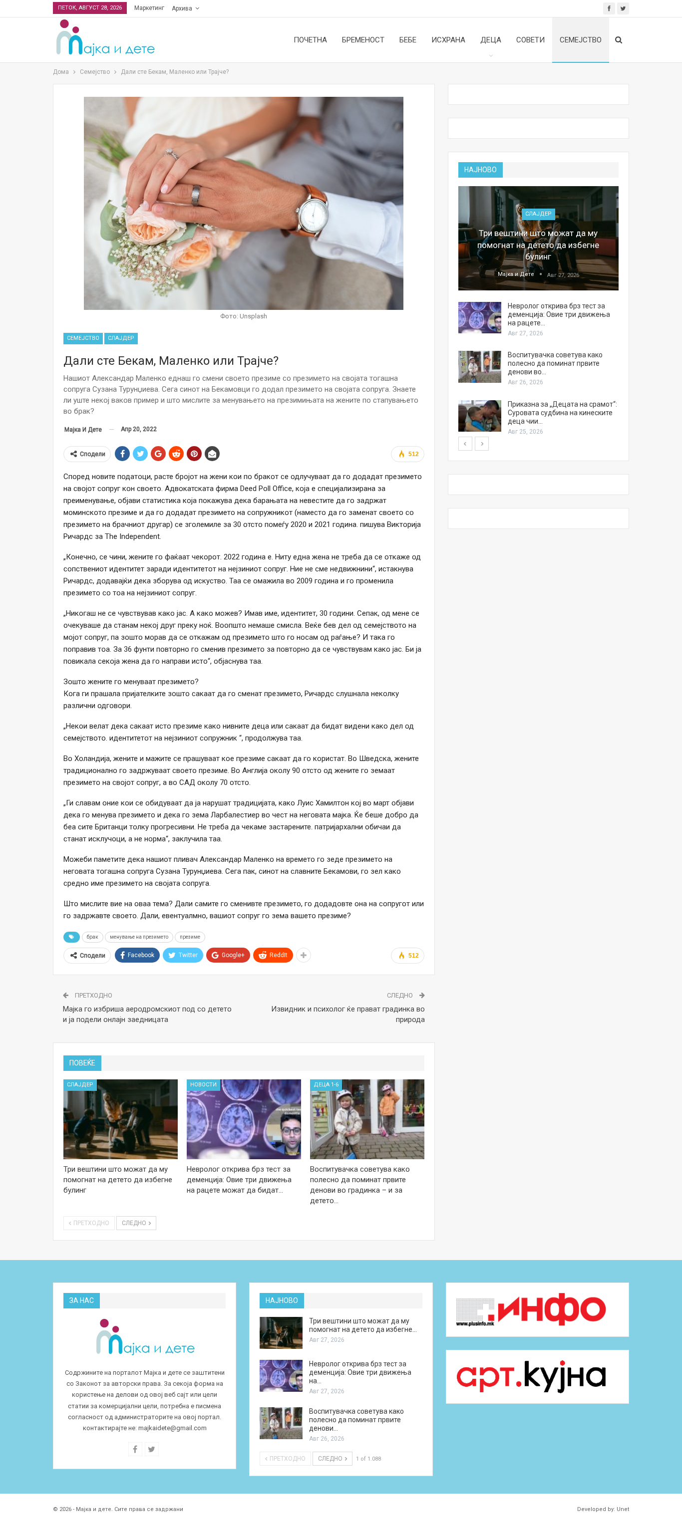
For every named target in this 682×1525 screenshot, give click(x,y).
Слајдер (121, 338)
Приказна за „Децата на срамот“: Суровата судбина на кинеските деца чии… (562, 412)
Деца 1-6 (326, 1084)
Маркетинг (149, 7)
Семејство (581, 39)
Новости (203, 1084)
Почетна (310, 39)
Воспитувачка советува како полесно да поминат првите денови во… (555, 363)
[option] (538, 311)
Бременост (363, 39)
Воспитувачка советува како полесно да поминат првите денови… (356, 1419)
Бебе (407, 39)
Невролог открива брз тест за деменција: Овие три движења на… (360, 1372)
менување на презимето (139, 937)
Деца (490, 39)
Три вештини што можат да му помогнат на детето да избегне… (363, 1325)
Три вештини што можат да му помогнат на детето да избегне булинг (538, 245)
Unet (623, 1509)
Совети (530, 39)
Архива (182, 8)
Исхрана (448, 39)
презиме (190, 937)
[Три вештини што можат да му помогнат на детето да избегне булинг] (120, 1119)
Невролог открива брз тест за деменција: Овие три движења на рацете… (559, 314)
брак (92, 937)
